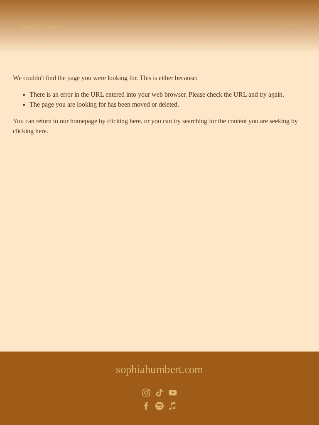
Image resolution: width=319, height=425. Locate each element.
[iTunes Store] (173, 406)
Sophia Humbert (40, 26)
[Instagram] (146, 392)
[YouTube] (173, 392)
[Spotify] (159, 406)
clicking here (124, 121)
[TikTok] (159, 392)
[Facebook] (146, 406)
